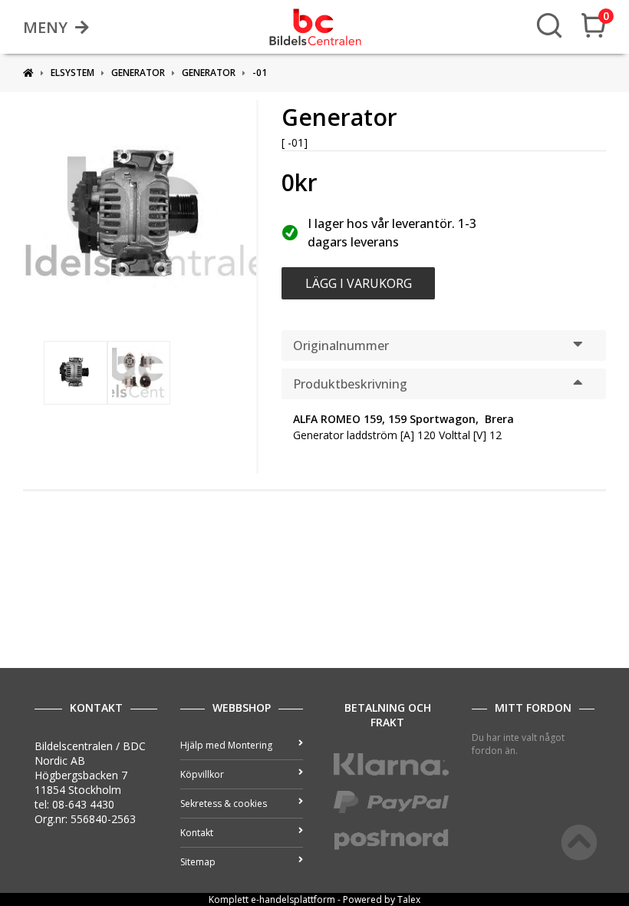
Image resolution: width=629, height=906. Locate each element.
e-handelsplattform (293, 899)
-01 (259, 72)
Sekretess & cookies (223, 803)
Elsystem (72, 72)
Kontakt (196, 832)
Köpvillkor (202, 774)
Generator (138, 72)
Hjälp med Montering (226, 745)
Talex (408, 899)
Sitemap (198, 861)
